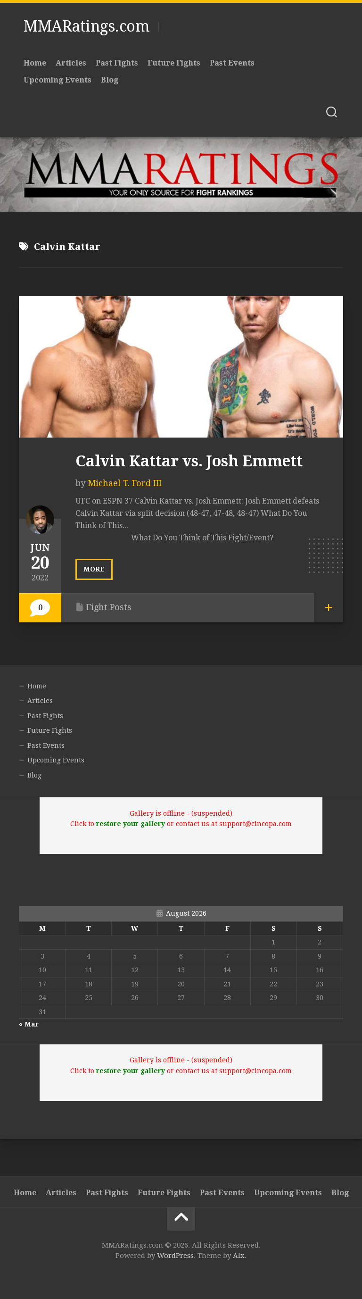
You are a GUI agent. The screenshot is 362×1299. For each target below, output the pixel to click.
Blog (109, 79)
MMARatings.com (86, 26)
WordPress (175, 1255)
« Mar (29, 1024)
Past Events (232, 62)
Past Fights (117, 62)
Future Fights (174, 62)
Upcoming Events (57, 79)
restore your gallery (130, 823)
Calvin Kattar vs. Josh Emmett (189, 461)
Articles (71, 62)
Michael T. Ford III (125, 483)
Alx (239, 1255)
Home (35, 62)
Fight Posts (109, 607)
